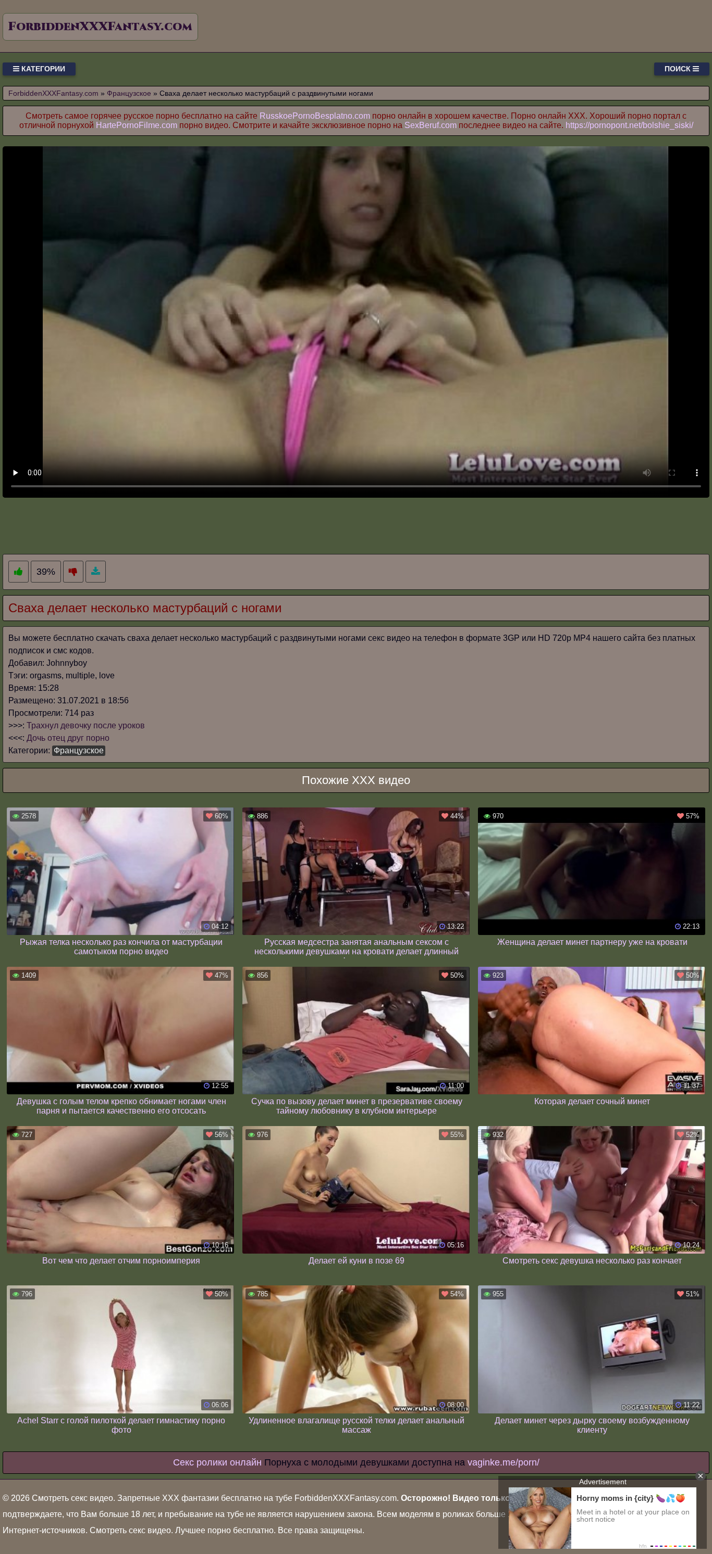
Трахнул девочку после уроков (86, 725)
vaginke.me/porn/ (503, 1462)
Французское (79, 750)
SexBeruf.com (430, 125)
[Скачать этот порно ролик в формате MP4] (95, 571)
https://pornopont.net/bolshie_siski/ (629, 125)
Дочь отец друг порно (68, 738)
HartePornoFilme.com (136, 125)
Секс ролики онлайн (217, 1462)
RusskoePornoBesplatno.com (315, 115)
